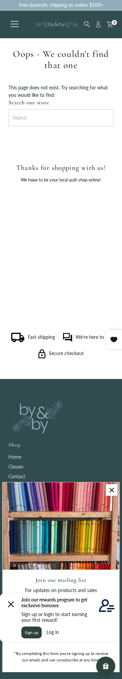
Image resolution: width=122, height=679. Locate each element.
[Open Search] (87, 24)
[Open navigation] (14, 24)
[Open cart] (110, 24)
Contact (16, 476)
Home (14, 457)
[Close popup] (112, 490)
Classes (15, 466)
